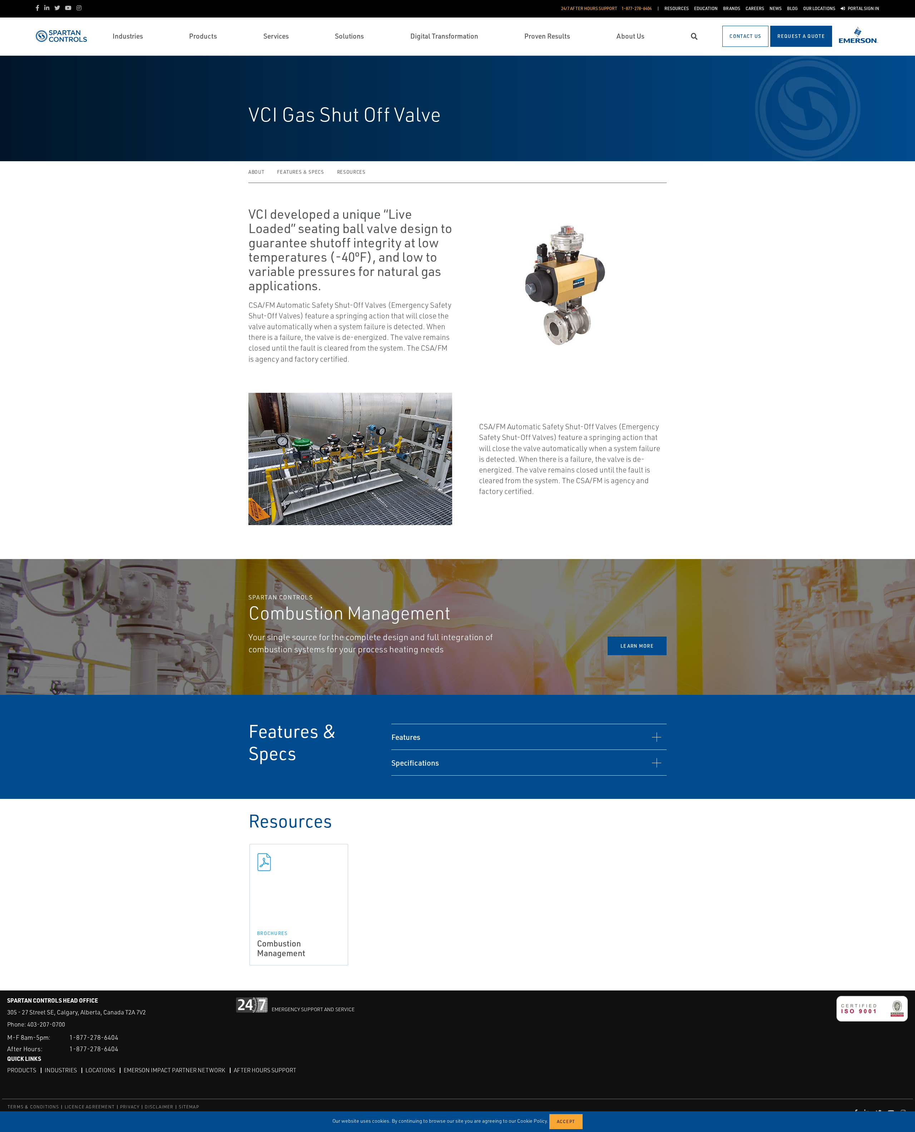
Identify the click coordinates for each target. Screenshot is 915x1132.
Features (405, 737)
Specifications (415, 762)
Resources (351, 172)
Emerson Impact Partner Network (174, 1070)
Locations (100, 1070)
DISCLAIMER (159, 1106)
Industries (61, 1070)
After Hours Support (265, 1070)
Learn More (637, 646)
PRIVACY (129, 1106)
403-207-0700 (46, 1024)
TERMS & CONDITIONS (33, 1106)
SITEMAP (189, 1106)
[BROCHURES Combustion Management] (299, 862)
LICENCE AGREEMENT (90, 1106)
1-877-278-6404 (93, 1037)
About (256, 172)
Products (21, 1070)
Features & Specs (300, 172)
